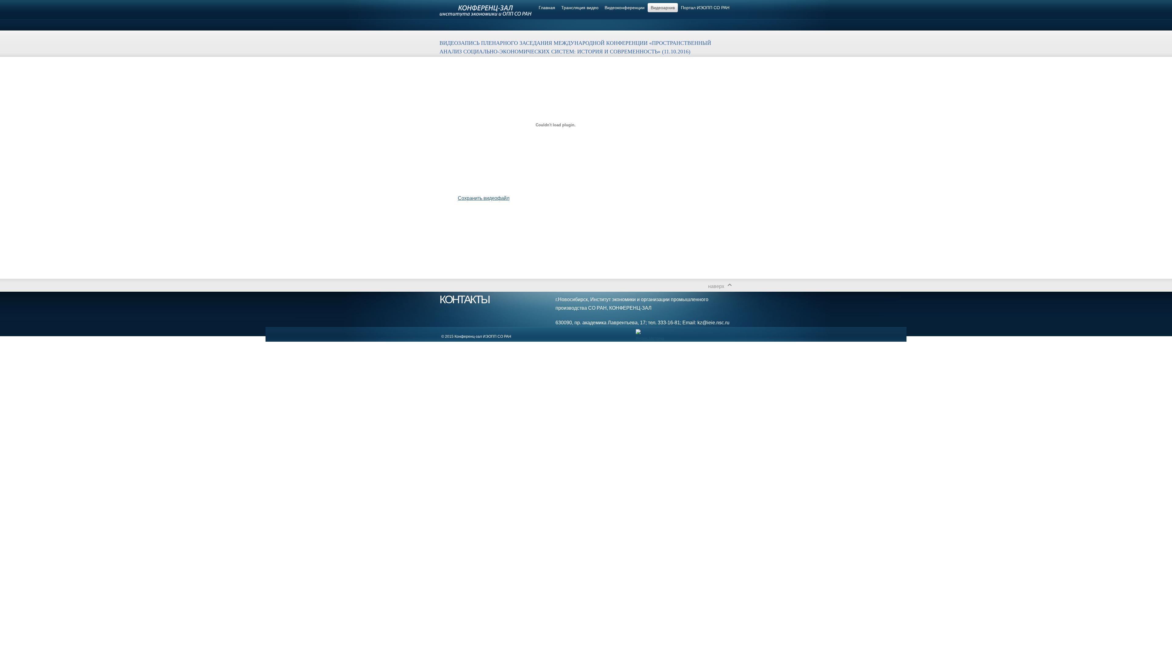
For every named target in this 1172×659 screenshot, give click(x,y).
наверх (716, 286)
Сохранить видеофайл (483, 198)
